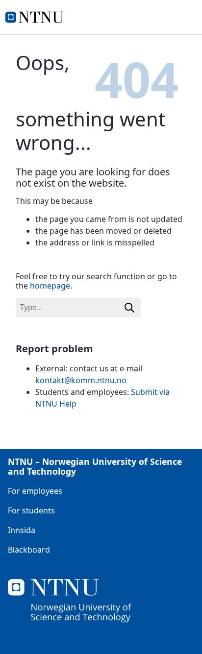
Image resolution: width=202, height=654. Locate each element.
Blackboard (29, 549)
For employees (35, 490)
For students (31, 510)
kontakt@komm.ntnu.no (80, 380)
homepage (50, 285)
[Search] (129, 307)
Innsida (21, 530)
